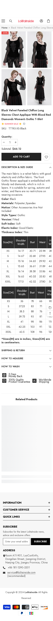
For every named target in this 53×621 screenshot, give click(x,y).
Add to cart (21, 156)
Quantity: (6, 136)
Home (4, 27)
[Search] (11, 21)
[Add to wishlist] (46, 157)
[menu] (3, 21)
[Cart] (48, 21)
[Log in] (41, 21)
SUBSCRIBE (40, 541)
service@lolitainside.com (21, 572)
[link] (26, 476)
